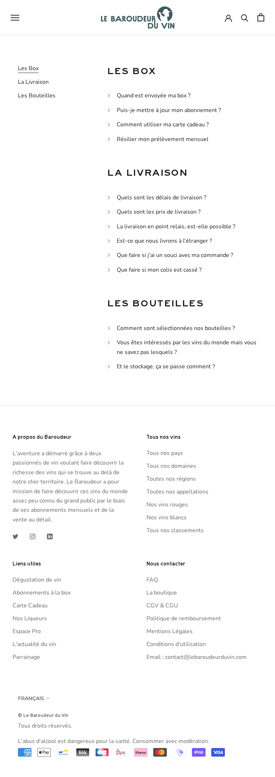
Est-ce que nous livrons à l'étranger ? (164, 241)
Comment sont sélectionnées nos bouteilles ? (176, 328)
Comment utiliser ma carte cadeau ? (163, 124)
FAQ (152, 580)
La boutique (161, 593)
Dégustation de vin (37, 580)
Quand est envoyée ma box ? (153, 95)
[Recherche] (245, 17)
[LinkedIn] (50, 536)
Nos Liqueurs (30, 618)
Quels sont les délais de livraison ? (161, 197)
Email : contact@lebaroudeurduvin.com (196, 657)
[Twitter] (15, 536)
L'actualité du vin (34, 644)
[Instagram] (32, 536)
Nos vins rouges (167, 505)
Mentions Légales (169, 631)
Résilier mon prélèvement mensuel (162, 139)
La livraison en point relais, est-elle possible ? (176, 226)
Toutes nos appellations (177, 492)
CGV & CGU (162, 606)
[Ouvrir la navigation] (15, 17)
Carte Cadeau (30, 606)
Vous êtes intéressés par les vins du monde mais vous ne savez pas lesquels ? (186, 347)
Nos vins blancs (166, 517)
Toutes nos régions (171, 479)
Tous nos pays (164, 453)
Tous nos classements (175, 530)
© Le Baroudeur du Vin (43, 715)
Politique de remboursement (183, 618)
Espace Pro (27, 631)
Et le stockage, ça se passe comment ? (166, 366)
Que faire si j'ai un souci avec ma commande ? (175, 255)
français (31, 698)
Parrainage (26, 657)
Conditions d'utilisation (176, 644)
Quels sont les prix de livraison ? (159, 212)
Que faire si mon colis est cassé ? (159, 270)
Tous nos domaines (171, 466)
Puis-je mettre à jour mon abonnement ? (169, 110)
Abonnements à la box (42, 593)
